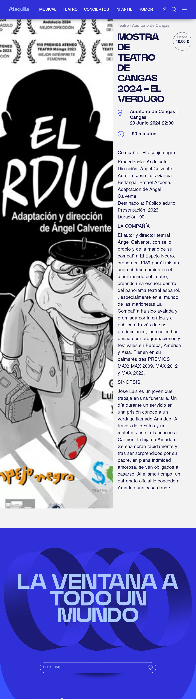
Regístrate (52, 667)
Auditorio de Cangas (150, 26)
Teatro (123, 26)
